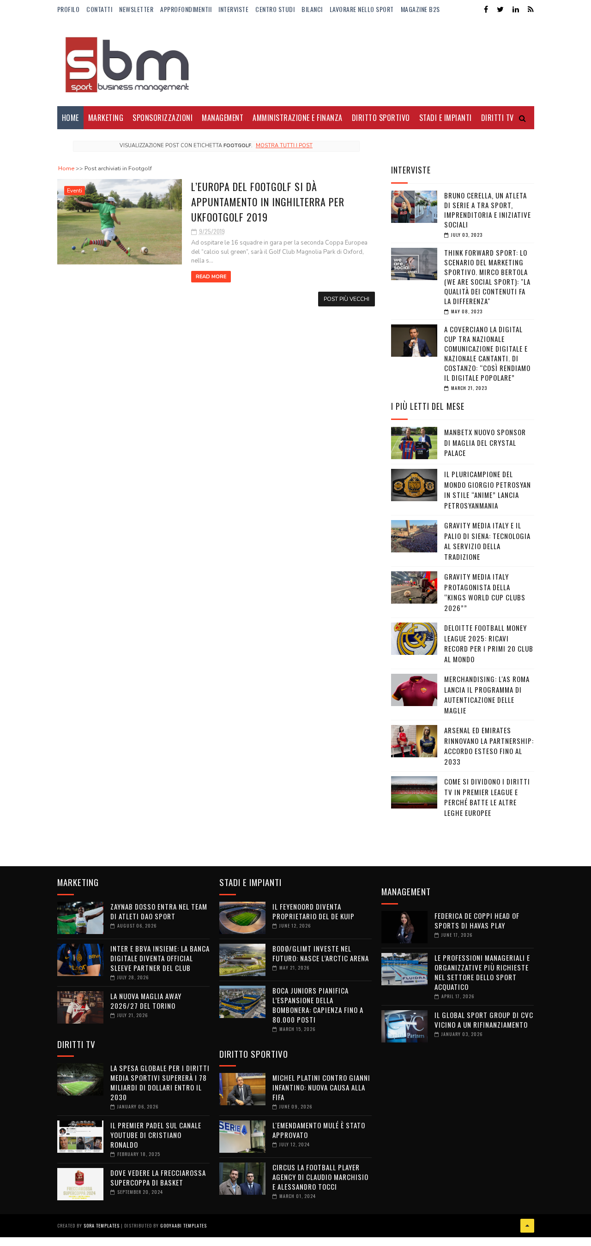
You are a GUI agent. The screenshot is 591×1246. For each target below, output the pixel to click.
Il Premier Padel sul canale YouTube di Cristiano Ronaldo (155, 1135)
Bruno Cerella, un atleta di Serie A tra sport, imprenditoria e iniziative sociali (487, 209)
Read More (211, 276)
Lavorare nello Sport (362, 9)
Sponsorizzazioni (163, 117)
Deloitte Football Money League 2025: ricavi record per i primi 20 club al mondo (488, 643)
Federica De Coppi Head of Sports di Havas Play (476, 920)
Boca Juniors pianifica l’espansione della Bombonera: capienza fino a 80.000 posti (317, 1004)
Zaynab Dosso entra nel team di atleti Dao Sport (158, 911)
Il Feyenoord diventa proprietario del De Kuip (313, 911)
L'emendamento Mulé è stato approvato (318, 1130)
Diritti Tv (497, 117)
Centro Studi (275, 9)
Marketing (106, 117)
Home (70, 117)
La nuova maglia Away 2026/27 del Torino (145, 1001)
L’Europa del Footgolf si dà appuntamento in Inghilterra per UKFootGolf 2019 (267, 201)
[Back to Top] (527, 1226)
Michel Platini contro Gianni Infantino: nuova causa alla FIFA (321, 1087)
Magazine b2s (420, 9)
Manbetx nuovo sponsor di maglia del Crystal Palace (485, 442)
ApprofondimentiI (185, 9)
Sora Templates (102, 1225)
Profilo (68, 9)
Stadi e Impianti (445, 117)
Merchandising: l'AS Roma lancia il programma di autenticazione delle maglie (487, 694)
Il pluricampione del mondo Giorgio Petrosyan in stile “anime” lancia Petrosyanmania (487, 489)
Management (222, 117)
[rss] (531, 9)
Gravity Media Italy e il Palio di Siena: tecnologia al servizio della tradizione (487, 541)
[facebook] (486, 9)
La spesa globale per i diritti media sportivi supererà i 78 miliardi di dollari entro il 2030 (160, 1082)
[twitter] (500, 9)
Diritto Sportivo (381, 117)
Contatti (99, 9)
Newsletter (136, 9)
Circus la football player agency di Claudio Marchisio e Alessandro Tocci (320, 1177)
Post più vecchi (346, 299)
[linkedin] (515, 9)
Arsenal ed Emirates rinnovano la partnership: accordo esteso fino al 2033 (489, 746)
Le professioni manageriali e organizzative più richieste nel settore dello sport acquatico (482, 972)
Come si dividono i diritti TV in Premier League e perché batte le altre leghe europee (487, 797)
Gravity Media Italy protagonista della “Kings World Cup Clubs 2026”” (484, 592)
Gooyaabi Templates (183, 1225)
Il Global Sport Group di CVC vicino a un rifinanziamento (483, 1020)
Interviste (233, 9)
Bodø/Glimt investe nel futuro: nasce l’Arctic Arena (320, 953)
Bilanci (312, 9)
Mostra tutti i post (284, 145)
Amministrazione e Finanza (298, 117)
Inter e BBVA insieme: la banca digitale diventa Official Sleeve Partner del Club (160, 958)
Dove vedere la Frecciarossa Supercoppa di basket (158, 1177)
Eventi (74, 190)
